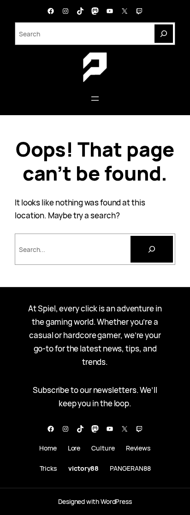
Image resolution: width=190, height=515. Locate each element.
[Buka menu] (95, 98)
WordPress (116, 501)
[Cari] (152, 249)
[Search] (163, 33)
